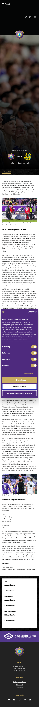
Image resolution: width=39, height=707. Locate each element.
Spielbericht (7, 172)
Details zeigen (28, 373)
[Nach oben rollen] (35, 703)
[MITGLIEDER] (26, 17)
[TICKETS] (30, 17)
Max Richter (9, 567)
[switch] (34, 353)
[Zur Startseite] (19, 34)
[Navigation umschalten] (3, 4)
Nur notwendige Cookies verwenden (19, 393)
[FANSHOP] (35, 17)
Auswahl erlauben (19, 386)
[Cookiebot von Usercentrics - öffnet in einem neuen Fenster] (28, 312)
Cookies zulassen (19, 380)
